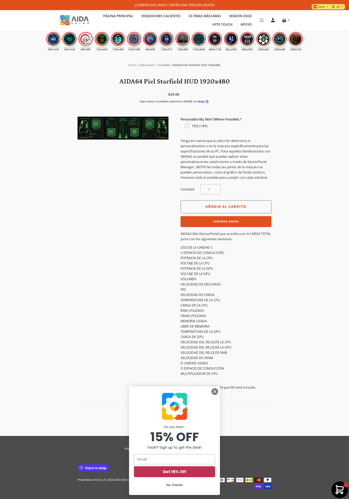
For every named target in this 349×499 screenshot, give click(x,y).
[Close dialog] (214, 391)
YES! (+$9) (199, 126)
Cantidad (187, 189)
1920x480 (163, 65)
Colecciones (147, 65)
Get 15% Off (174, 472)
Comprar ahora (226, 222)
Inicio (132, 65)
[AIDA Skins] (74, 20)
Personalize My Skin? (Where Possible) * (211, 119)
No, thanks (174, 485)
